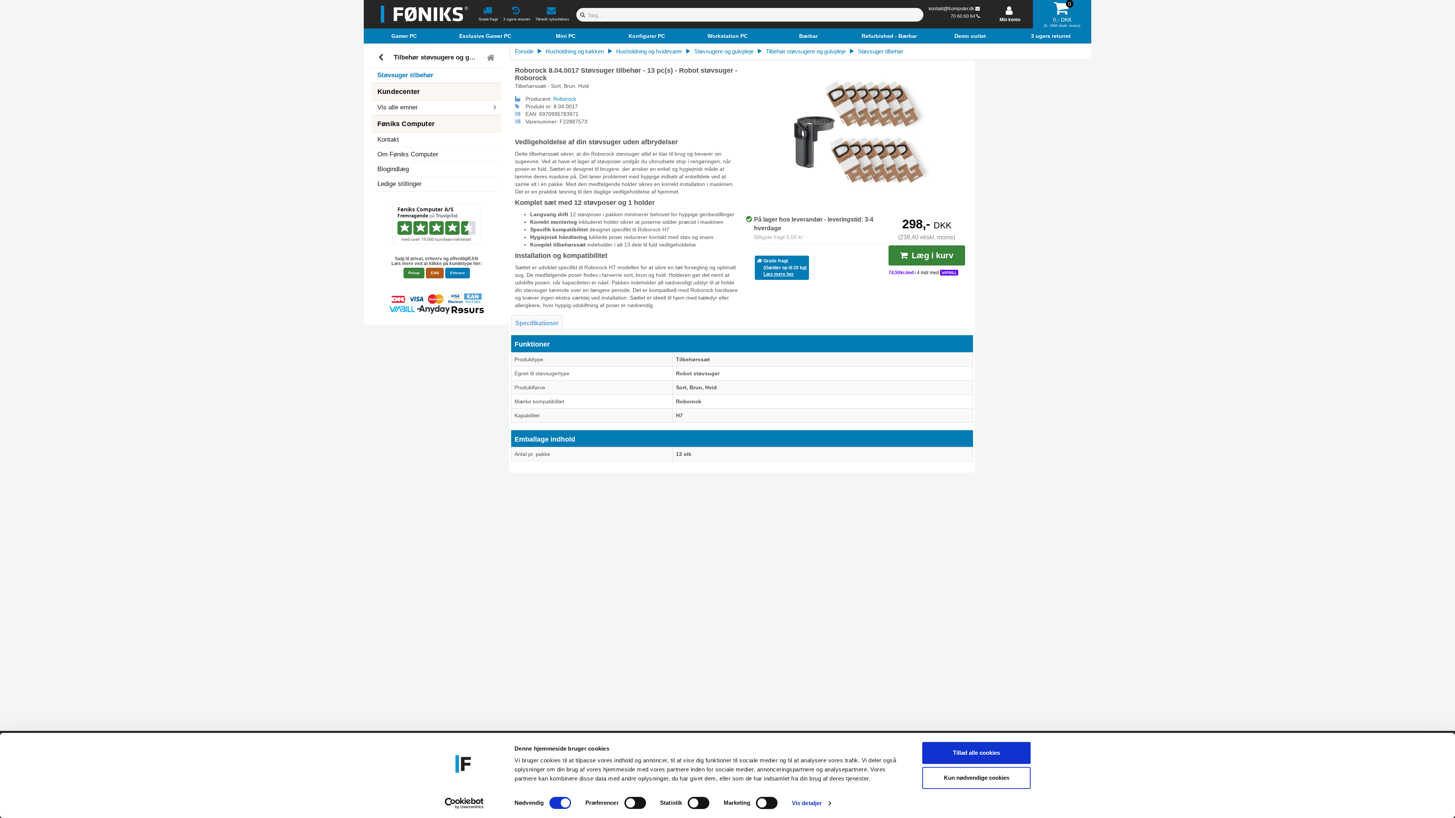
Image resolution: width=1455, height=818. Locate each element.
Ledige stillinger (399, 183)
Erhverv (457, 273)
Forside (524, 51)
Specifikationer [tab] (537, 323)
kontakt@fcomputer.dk (951, 8)
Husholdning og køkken (575, 51)
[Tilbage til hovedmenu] (491, 57)
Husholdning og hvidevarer (649, 51)
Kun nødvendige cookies (976, 777)
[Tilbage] (381, 57)
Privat (413, 273)
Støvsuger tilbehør (405, 75)
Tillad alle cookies (976, 752)
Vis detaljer (807, 803)
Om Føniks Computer (407, 154)
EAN (435, 273)
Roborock (564, 99)
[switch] (635, 803)
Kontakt (388, 139)
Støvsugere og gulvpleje (724, 51)
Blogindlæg (393, 169)
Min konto (1010, 19)
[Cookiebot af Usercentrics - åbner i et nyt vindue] (464, 803)
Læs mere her (778, 274)
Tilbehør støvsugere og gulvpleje (438, 57)
